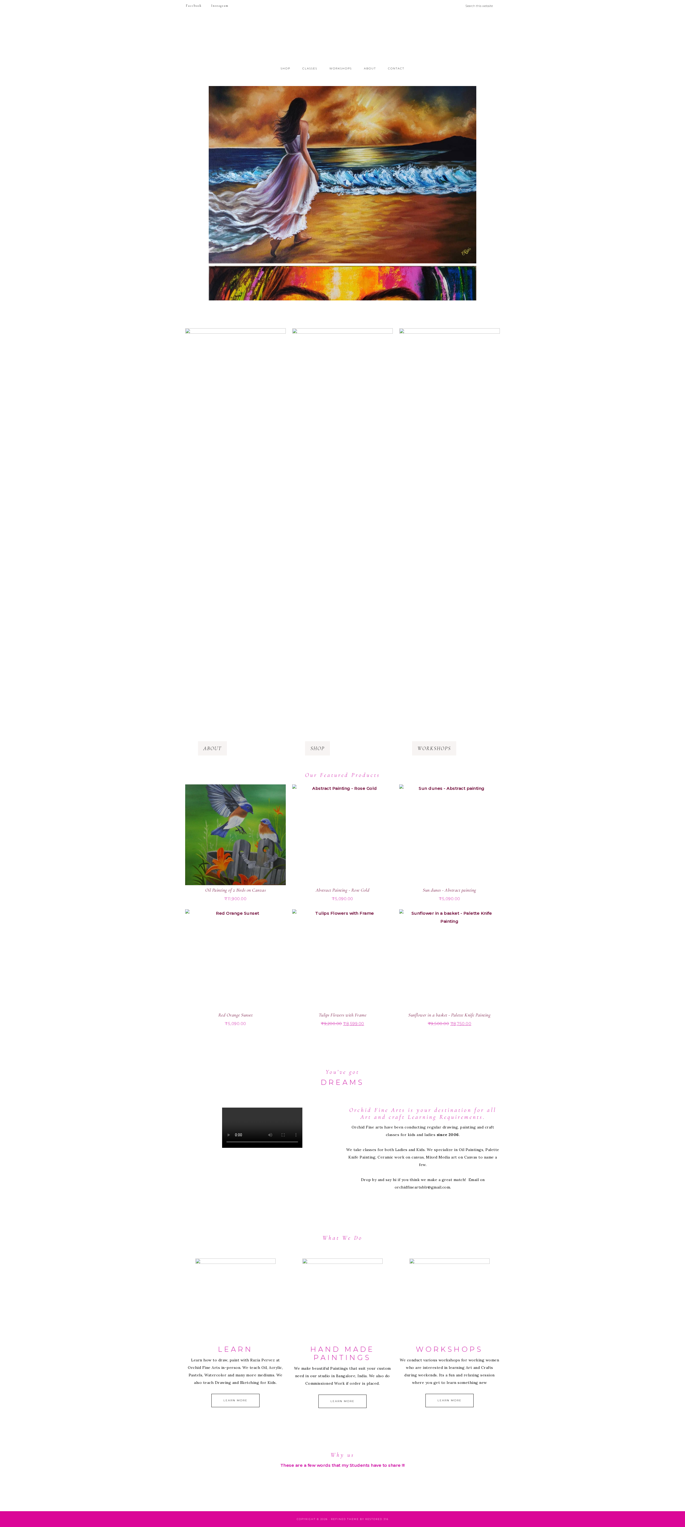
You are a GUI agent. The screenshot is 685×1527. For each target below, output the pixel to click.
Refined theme (345, 1519)
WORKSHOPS (434, 748)
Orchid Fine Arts (342, 38)
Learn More (235, 1400)
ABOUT (212, 748)
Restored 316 (377, 1519)
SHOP (317, 748)
